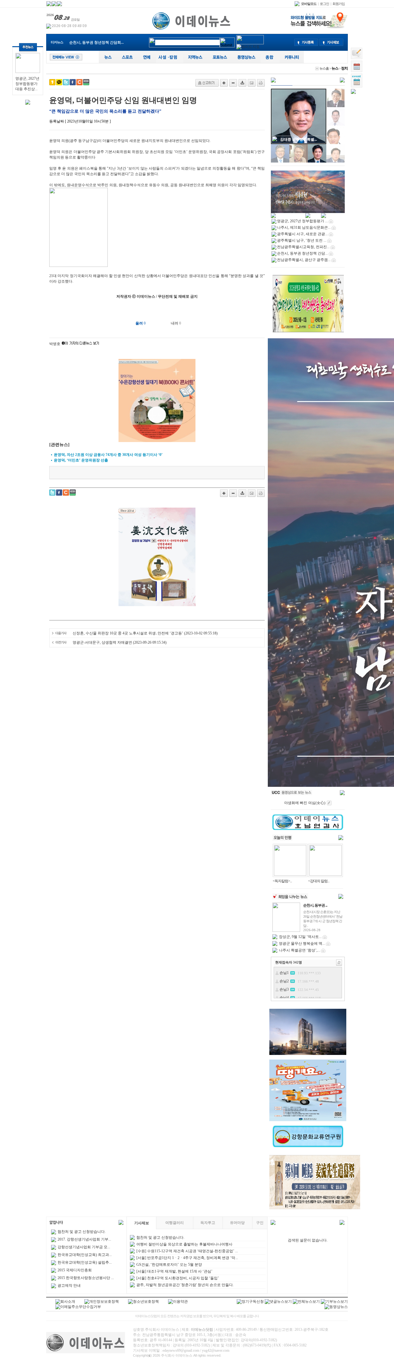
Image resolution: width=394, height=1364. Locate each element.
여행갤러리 (174, 1223)
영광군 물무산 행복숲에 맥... (302, 943)
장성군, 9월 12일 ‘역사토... (300, 937)
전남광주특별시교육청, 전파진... (303, 247)
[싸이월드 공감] (79, 82)
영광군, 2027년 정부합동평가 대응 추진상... (27, 83)
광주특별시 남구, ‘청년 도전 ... (301, 240)
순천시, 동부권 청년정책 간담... (302, 253)
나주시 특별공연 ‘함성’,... (299, 950)
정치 (344, 68)
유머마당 (237, 1223)
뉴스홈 (324, 68)
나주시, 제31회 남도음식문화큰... (304, 227)
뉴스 (335, 68)
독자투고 (207, 1223)
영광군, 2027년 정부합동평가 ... (302, 221)
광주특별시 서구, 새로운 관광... (302, 234)
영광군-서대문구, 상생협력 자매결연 (102, 642)
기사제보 (141, 1223)
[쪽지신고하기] (207, 83)
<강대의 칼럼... (318, 881)
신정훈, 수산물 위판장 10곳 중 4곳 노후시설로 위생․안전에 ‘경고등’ (128, 633)
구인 (259, 1223)
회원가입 (338, 4)
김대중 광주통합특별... (298, 139)
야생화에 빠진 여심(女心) (304, 803)
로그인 (324, 4)
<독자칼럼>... (282, 881)
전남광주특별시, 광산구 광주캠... (96, 42)
